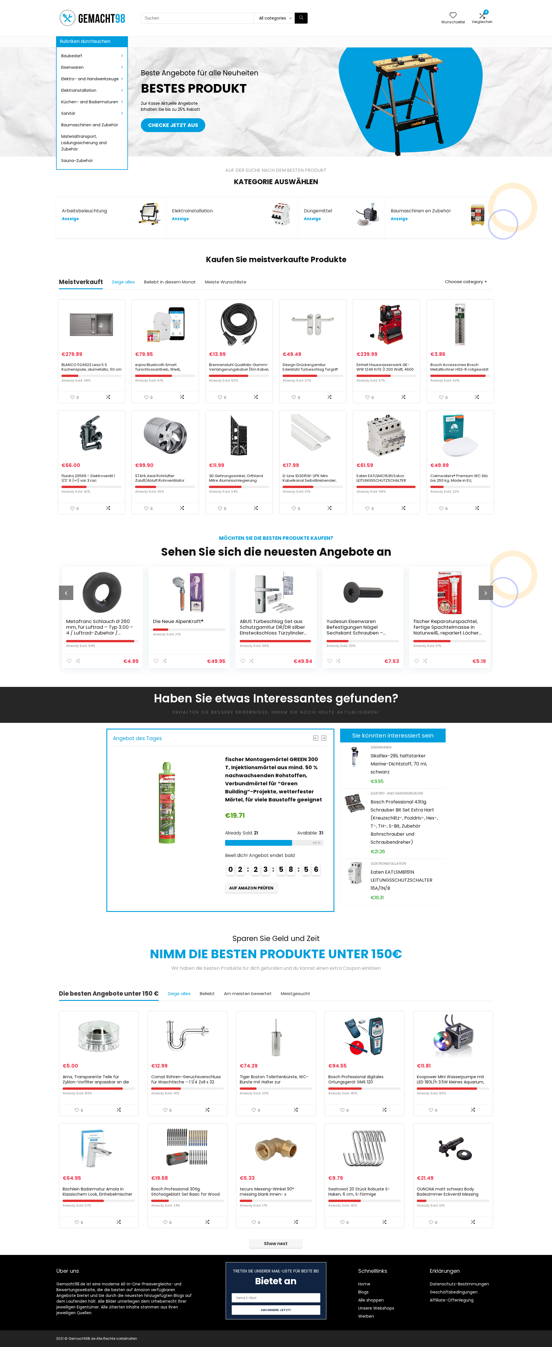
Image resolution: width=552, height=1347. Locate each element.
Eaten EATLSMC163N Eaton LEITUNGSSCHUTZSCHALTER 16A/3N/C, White (381, 480)
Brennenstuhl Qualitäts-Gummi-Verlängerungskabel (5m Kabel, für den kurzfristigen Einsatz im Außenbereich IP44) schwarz (239, 371)
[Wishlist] (453, 15)
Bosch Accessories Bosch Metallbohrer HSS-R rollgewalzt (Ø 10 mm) (459, 369)
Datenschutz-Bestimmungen (459, 1284)
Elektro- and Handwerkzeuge (90, 79)
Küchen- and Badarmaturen (89, 102)
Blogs (363, 1292)
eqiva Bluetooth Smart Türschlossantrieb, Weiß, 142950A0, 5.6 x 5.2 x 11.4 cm (160, 369)
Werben (366, 1316)
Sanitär (68, 113)
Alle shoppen (371, 1300)
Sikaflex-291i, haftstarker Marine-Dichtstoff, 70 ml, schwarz (399, 763)
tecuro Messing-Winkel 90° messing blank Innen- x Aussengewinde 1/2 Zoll (267, 1194)
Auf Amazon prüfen (251, 896)
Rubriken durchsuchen (85, 41)
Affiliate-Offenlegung (452, 1300)
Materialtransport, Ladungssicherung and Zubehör (84, 143)
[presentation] (66, 593)
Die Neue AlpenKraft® (91, 621)
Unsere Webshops (376, 1308)
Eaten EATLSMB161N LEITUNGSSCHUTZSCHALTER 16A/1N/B (401, 880)
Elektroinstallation (78, 90)
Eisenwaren (72, 67)
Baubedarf (71, 56)
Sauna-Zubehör (77, 160)
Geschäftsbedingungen (454, 1292)
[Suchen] (301, 18)
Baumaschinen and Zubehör (89, 125)
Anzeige (70, 219)
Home (364, 1284)
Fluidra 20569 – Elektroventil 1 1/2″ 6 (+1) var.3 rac (88, 478)
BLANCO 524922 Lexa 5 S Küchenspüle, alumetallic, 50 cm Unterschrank (92, 369)
